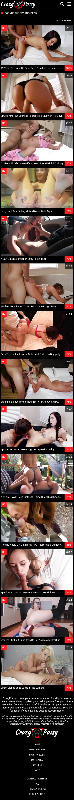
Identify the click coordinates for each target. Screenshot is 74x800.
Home (37, 744)
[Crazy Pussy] (18, 4)
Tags (37, 770)
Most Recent (37, 749)
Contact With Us (37, 778)
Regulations (37, 794)
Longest (37, 765)
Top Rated (37, 759)
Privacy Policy (37, 789)
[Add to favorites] (62, 28)
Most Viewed (37, 754)
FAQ (37, 783)
